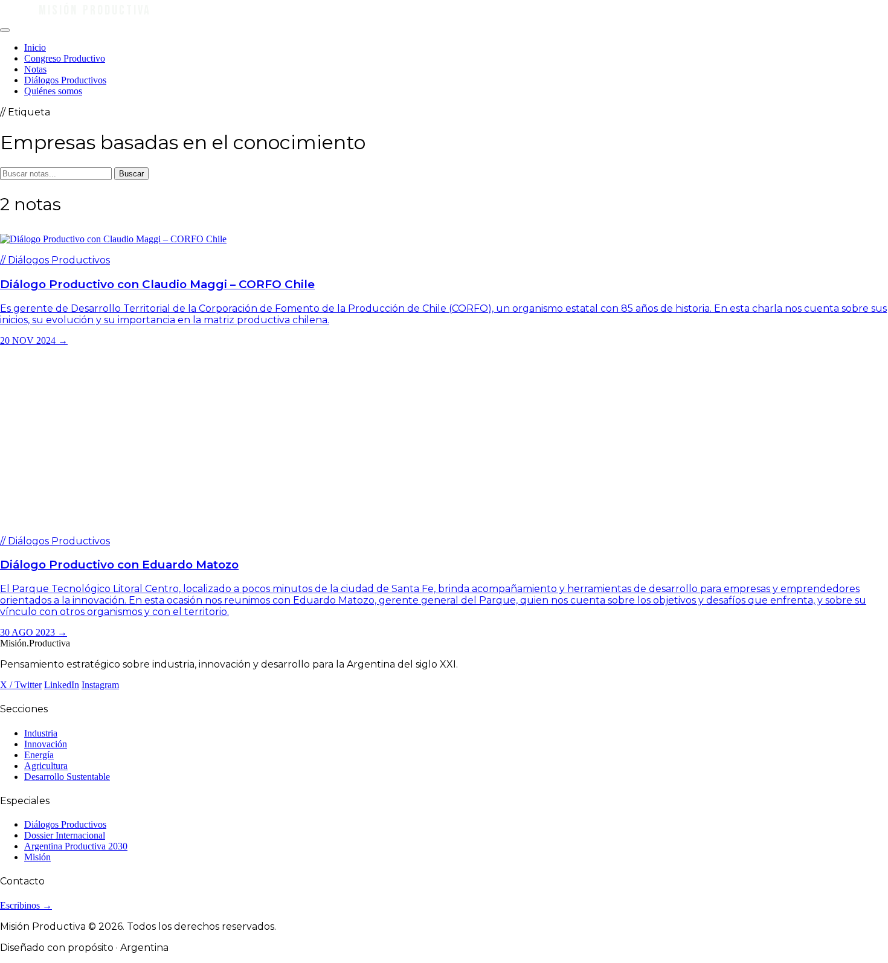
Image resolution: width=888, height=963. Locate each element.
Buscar (131, 173)
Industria (40, 733)
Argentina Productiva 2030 (75, 846)
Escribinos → (26, 905)
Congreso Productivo (64, 58)
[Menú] (5, 30)
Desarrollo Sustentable (67, 776)
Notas (35, 69)
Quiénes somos (53, 91)
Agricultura (46, 766)
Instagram (100, 685)
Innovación (45, 744)
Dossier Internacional (64, 835)
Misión (37, 857)
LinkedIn (61, 685)
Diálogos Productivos (65, 80)
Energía (39, 755)
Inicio (35, 47)
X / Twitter (21, 685)
